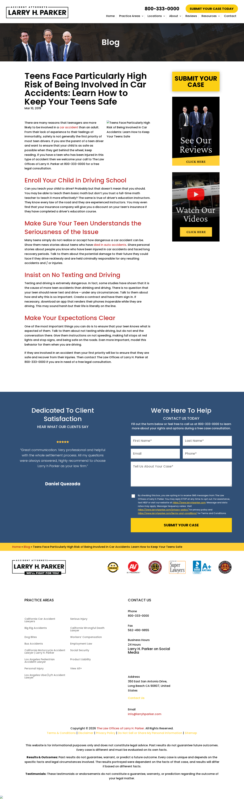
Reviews (191, 16)
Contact (230, 16)
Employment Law (81, 643)
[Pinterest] (170, 665)
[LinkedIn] (162, 665)
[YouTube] (146, 665)
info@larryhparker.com (144, 714)
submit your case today (212, 8)
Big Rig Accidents (35, 628)
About (173, 16)
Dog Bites (30, 637)
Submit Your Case (196, 81)
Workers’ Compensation (86, 637)
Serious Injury (78, 619)
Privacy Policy (106, 733)
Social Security (79, 650)
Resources (209, 16)
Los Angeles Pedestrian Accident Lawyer (39, 661)
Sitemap (191, 733)
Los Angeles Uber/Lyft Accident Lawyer (44, 676)
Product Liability (80, 659)
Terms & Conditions (61, 733)
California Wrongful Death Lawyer (87, 629)
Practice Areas (129, 16)
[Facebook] (130, 665)
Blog (27, 547)
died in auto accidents (110, 245)
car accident (68, 127)
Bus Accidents (33, 643)
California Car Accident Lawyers (39, 620)
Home (110, 16)
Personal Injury (34, 668)
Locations (155, 16)
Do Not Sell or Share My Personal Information (150, 733)
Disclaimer (85, 733)
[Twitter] (138, 665)
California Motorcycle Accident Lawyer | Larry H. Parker (44, 652)
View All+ (76, 668)
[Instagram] (154, 665)
